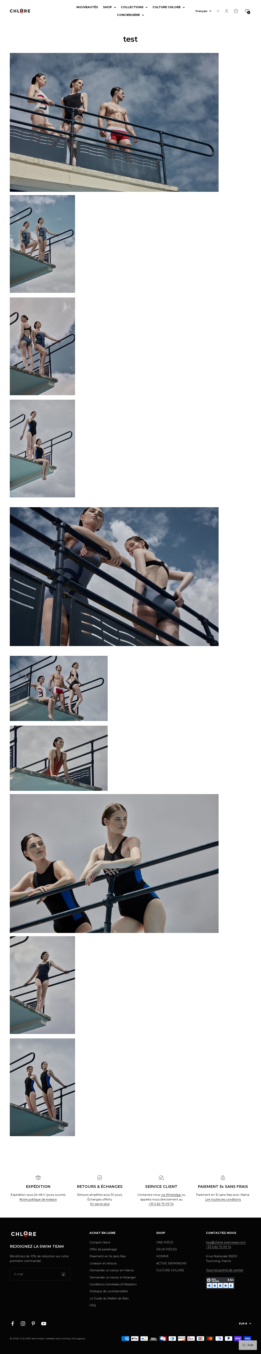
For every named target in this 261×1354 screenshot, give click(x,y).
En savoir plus (99, 1204)
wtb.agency (78, 1338)
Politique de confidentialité (109, 1291)
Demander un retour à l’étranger (113, 1277)
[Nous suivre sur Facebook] (12, 1323)
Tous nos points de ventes (224, 1270)
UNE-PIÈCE (164, 1242)
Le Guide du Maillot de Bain (109, 1298)
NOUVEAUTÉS (87, 7)
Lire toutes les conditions (223, 1199)
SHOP (107, 7)
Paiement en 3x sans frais (108, 1256)
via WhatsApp (171, 1195)
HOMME (162, 1256)
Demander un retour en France (112, 1270)
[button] (247, 11)
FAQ (93, 1305)
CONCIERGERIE (128, 15)
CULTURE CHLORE (167, 7)
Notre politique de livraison (38, 1199)
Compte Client (100, 1242)
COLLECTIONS (132, 7)
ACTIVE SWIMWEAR (171, 1263)
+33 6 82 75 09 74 (161, 1204)
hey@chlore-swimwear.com (226, 1242)
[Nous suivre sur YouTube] (43, 1323)
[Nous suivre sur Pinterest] (33, 1323)
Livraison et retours (103, 1263)
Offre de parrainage (103, 1249)
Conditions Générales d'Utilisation (113, 1284)
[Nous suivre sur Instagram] (23, 1323)
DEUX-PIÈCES (166, 1249)
